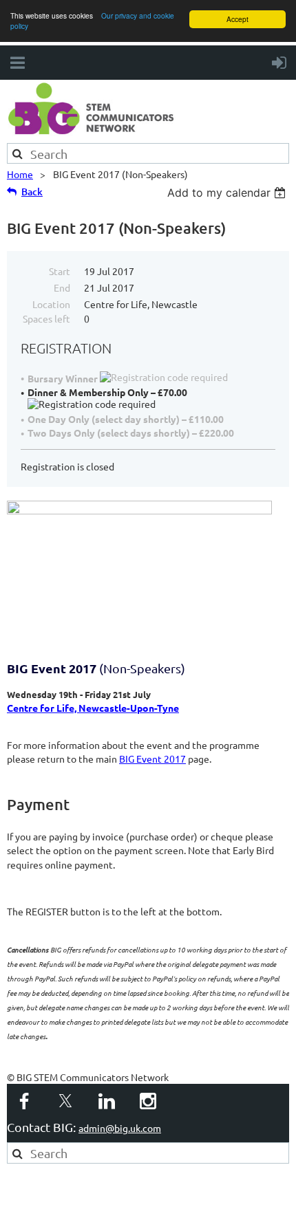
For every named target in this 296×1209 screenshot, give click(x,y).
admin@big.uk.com (119, 1128)
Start (59, 271)
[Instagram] (148, 1101)
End (62, 287)
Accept (237, 19)
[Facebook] (24, 1101)
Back (32, 191)
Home (20, 174)
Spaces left (46, 318)
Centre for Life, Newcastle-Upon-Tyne (93, 707)
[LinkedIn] (106, 1101)
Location (51, 304)
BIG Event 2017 (152, 758)
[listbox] (228, 192)
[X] (65, 1101)
